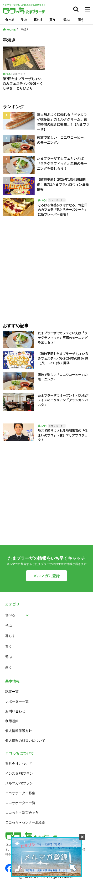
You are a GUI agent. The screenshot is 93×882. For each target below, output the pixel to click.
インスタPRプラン (19, 773)
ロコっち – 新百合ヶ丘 (22, 812)
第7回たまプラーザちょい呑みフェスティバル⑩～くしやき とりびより (23, 83)
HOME (11, 29)
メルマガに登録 (46, 575)
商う (81, 19)
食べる (10, 19)
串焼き (25, 29)
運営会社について (18, 764)
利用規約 (12, 721)
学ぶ (24, 19)
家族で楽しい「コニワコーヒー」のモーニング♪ (62, 139)
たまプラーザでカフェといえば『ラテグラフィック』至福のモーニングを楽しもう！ (62, 163)
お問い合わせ (15, 711)
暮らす (38, 19)
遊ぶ (66, 19)
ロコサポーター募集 (20, 793)
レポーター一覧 (17, 701)
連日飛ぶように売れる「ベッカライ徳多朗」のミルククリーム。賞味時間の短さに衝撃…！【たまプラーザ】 (63, 121)
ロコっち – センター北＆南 (25, 822)
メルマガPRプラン (19, 783)
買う (52, 19)
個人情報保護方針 (18, 731)
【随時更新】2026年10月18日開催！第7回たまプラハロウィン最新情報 (63, 184)
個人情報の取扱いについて (25, 740)
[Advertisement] (46, 266)
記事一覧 (12, 691)
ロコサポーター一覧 (20, 803)
